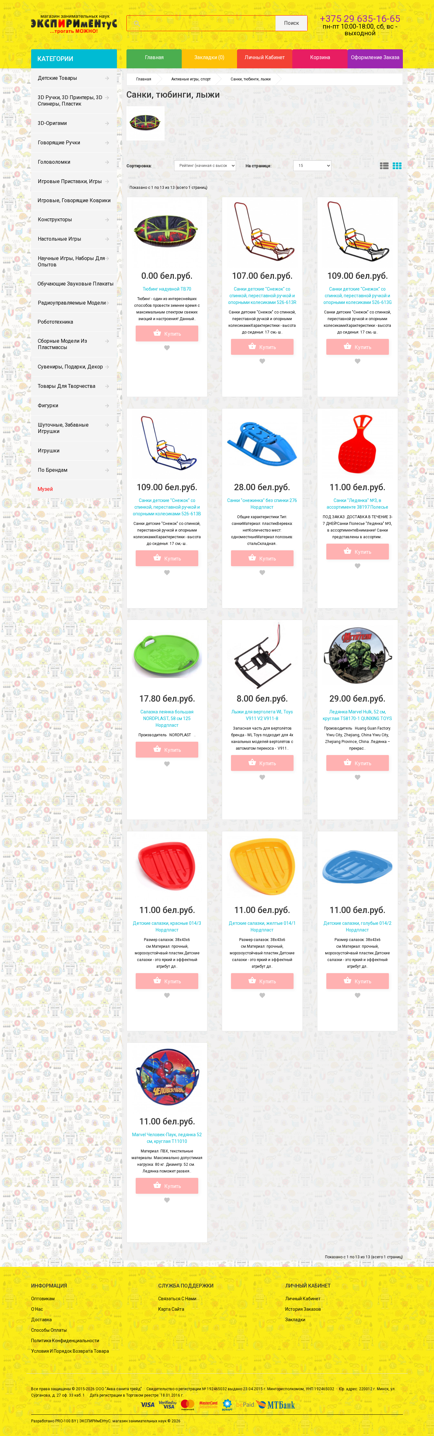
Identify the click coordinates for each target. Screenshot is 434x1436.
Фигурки (48, 405)
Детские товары (57, 78)
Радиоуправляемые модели (72, 303)
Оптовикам (43, 1298)
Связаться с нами (177, 1298)
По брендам (52, 470)
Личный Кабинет (303, 1298)
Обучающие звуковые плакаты (75, 284)
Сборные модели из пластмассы (62, 344)
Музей (45, 489)
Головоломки (54, 162)
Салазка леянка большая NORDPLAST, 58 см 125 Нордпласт (166, 718)
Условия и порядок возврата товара (70, 1351)
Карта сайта (171, 1309)
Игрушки (48, 451)
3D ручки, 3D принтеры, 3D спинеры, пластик (70, 100)
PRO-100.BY (65, 1421)
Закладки (295, 1319)
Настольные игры (59, 239)
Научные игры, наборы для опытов (71, 261)
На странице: (258, 165)
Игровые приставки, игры (70, 181)
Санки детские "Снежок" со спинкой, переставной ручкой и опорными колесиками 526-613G (357, 295)
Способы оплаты (49, 1330)
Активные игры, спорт (191, 79)
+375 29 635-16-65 (360, 18)
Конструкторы (55, 219)
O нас (37, 1309)
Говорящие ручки (59, 143)
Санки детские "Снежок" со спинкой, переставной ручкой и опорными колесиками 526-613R (262, 295)
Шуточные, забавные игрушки (63, 428)
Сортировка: (139, 165)
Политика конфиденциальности (65, 1340)
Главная (143, 79)
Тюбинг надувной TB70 (167, 289)
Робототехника (55, 322)
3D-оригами (52, 123)
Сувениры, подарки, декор (70, 367)
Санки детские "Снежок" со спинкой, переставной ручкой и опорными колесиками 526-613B (167, 507)
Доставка (41, 1319)
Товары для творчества (66, 386)
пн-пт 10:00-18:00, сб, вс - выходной (359, 30)
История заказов (303, 1309)
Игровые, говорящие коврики (74, 200)
